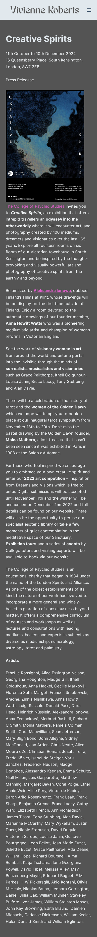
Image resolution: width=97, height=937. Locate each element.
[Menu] (89, 10)
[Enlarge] (77, 96)
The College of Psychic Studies (35, 206)
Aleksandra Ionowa (52, 290)
